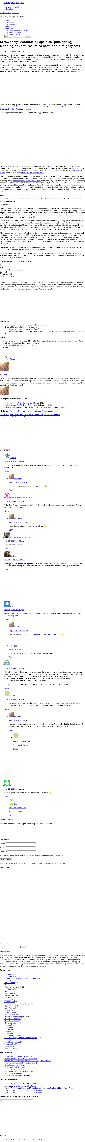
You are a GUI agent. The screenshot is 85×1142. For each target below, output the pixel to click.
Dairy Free (13, 411)
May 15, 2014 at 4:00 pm (18, 631)
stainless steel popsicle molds (32, 173)
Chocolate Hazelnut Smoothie (11, 109)
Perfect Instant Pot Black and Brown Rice (20, 405)
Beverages (8, 985)
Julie (15, 646)
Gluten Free (30, 411)
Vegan (44, 411)
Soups (6, 1033)
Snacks (39, 411)
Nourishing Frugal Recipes (14, 1017)
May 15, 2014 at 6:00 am (14, 541)
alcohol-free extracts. (52, 634)
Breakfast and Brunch (12, 987)
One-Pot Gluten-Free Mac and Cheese (25, 1084)
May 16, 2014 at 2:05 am (14, 668)
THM (6, 1040)
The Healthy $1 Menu (12, 1036)
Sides (6, 1029)
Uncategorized (10, 1044)
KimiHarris (4, 374)
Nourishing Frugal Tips (12, 1019)
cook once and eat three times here (27, 181)
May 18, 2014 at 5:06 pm (18, 720)
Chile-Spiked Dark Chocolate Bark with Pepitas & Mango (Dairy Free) (46, 1088)
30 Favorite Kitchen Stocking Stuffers (18, 1071)
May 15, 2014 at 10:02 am (14, 560)
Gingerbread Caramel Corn (14, 1065)
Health (7, 1010)
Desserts (22, 411)
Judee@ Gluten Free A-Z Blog (21, 497)
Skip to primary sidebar (13, 7)
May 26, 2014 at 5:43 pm (23, 741)
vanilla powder (34, 634)
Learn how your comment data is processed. (48, 863)
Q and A (7, 1025)
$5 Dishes (8, 976)
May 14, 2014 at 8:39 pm (18, 482)
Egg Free (7, 997)
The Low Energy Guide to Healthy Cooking (20, 1038)
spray (18, 239)
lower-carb (76, 69)
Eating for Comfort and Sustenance (18, 403)
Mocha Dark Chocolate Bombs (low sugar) (20, 1063)
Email (2, 847)
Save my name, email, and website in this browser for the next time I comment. (33, 856)
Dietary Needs (10, 995)
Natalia (12, 695)
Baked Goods (9, 983)
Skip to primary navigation (14, 3)
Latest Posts (9, 359)
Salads (7, 1027)
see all (24, 399)
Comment (4, 840)
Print (2, 278)
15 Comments (27, 51)
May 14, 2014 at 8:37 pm (18, 522)
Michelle (13, 458)
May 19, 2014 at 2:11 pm (14, 789)
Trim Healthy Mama (12, 1042)
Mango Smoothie (22, 107)
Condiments (9, 989)
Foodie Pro (19, 1139)
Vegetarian (52, 411)
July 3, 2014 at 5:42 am (17, 808)
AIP (5, 981)
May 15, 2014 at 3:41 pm (14, 610)
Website (3, 851)
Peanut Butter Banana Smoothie (62, 107)
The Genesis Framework (34, 1139)
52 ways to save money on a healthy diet (20, 978)
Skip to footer (9, 9)
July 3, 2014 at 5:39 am (17, 649)
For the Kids (9, 1002)
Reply (6, 471)
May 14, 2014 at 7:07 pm (14, 501)
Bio (5, 357)
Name (3, 843)
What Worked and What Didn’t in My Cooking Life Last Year (27, 407)
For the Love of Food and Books (16, 1004)
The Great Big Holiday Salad (15, 1069)
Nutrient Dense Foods (12, 1023)
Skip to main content (12, 5)
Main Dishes (9, 1014)
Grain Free (8, 1008)
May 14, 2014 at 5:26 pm (14, 461)
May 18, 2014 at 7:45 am (14, 699)
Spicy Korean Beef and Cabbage (17, 1076)
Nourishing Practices (12, 1021)
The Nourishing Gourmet (9, 13)
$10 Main (8, 974)
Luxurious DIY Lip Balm (13, 1073)
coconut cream (49, 166)
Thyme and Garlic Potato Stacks (16, 1067)
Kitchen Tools (9, 1012)
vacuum (58, 237)
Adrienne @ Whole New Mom (21, 537)
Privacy (3, 1135)
